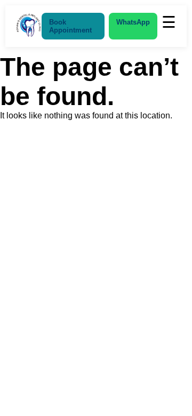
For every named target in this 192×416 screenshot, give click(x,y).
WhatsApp (133, 22)
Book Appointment (70, 26)
